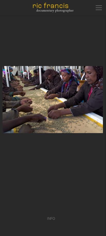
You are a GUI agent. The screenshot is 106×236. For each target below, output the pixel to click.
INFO (51, 218)
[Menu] (99, 8)
